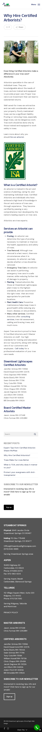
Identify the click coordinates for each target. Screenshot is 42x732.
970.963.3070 (16, 571)
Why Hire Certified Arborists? (17, 455)
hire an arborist (17, 137)
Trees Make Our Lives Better (16, 460)
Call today (19, 348)
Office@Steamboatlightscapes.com (20, 546)
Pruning (10, 236)
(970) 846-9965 (11, 549)
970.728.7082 (16, 598)
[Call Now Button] (37, 727)
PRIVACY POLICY (11, 612)
